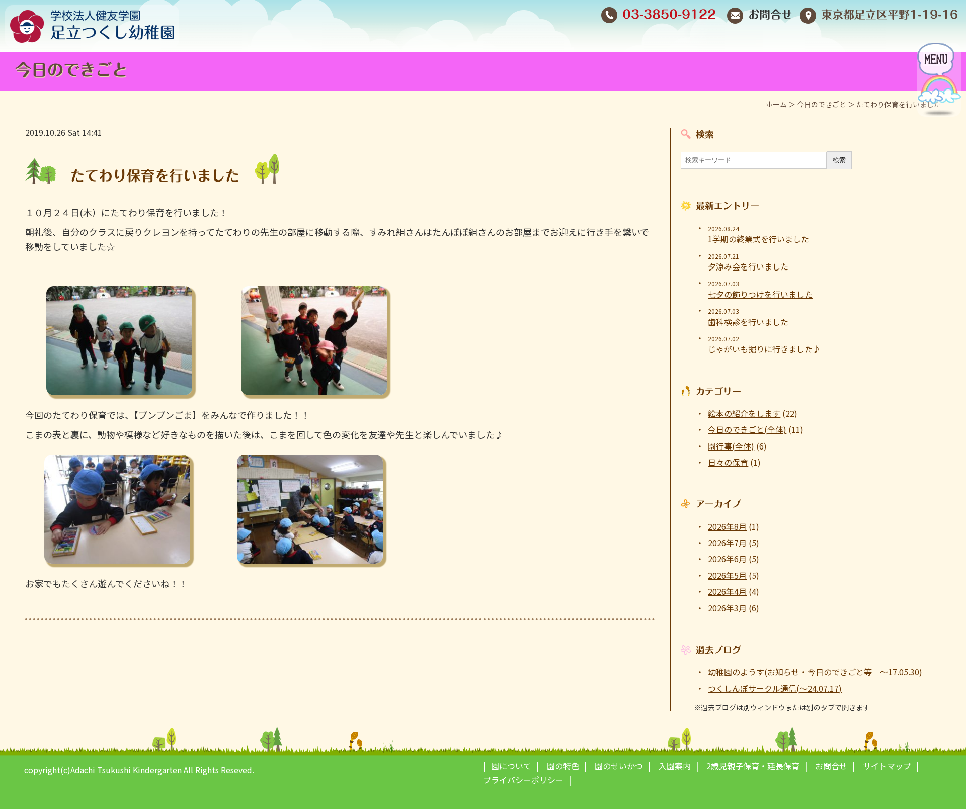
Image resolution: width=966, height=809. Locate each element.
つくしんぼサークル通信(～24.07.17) (775, 688)
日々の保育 (728, 462)
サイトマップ (887, 766)
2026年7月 (727, 542)
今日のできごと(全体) (747, 429)
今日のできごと (822, 104)
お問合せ (770, 14)
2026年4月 (727, 591)
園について (511, 766)
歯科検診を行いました (748, 321)
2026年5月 (727, 575)
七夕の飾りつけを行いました (760, 294)
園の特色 (563, 766)
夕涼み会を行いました (748, 266)
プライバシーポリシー (523, 780)
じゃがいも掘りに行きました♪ (764, 348)
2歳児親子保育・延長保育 (752, 766)
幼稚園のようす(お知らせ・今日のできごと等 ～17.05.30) (815, 671)
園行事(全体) (731, 446)
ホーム (777, 104)
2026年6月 (727, 558)
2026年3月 (727, 607)
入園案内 (675, 766)
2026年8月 (727, 526)
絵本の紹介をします (744, 413)
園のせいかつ (619, 766)
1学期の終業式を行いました (758, 238)
